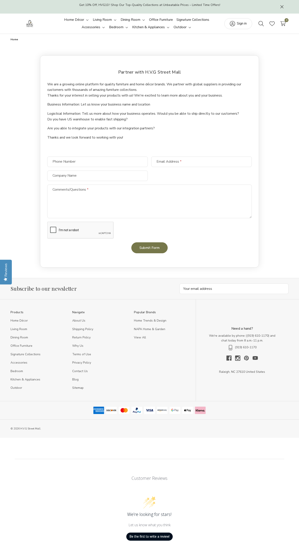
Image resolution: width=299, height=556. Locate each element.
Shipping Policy (82, 329)
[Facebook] (230, 358)
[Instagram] (239, 358)
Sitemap (78, 388)
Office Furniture (21, 346)
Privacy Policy (81, 363)
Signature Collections (25, 354)
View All (140, 337)
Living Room (19, 329)
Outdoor (16, 388)
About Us (78, 320)
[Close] (282, 6)
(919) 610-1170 (257, 336)
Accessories (19, 363)
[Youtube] (255, 358)
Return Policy (81, 337)
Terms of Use (81, 354)
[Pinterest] (248, 358)
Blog (75, 379)
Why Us (77, 346)
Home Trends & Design (150, 320)
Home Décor (19, 320)
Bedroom (17, 371)
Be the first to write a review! (149, 536)
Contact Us (80, 371)
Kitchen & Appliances (25, 379)
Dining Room (19, 337)
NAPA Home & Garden (149, 329)
